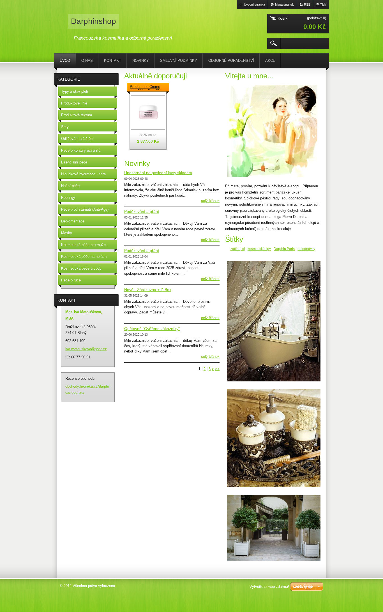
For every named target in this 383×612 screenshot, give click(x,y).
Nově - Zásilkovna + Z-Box (147, 289)
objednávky (306, 249)
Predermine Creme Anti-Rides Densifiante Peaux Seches (148, 87)
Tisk (323, 4)
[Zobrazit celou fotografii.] (148, 112)
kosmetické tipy (259, 249)
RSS (307, 4)
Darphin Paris (284, 249)
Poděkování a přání (141, 211)
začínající (237, 249)
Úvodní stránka (254, 4)
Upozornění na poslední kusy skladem (158, 172)
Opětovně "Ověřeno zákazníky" (152, 328)
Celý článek (210, 201)
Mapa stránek (284, 4)
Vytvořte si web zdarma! (269, 586)
